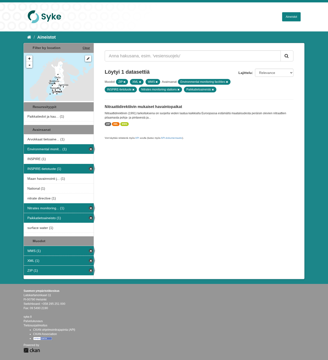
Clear (86, 48)
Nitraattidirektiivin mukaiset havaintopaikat (143, 107)
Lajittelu (245, 73)
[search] (286, 55)
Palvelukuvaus (33, 321)
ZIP (108, 124)
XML (115, 124)
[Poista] (124, 81)
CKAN (32, 350)
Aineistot (291, 16)
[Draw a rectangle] (88, 58)
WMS (124, 124)
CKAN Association (45, 334)
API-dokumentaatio (171, 138)
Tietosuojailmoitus (35, 325)
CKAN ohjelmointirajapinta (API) (54, 329)
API (137, 138)
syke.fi (28, 316)
